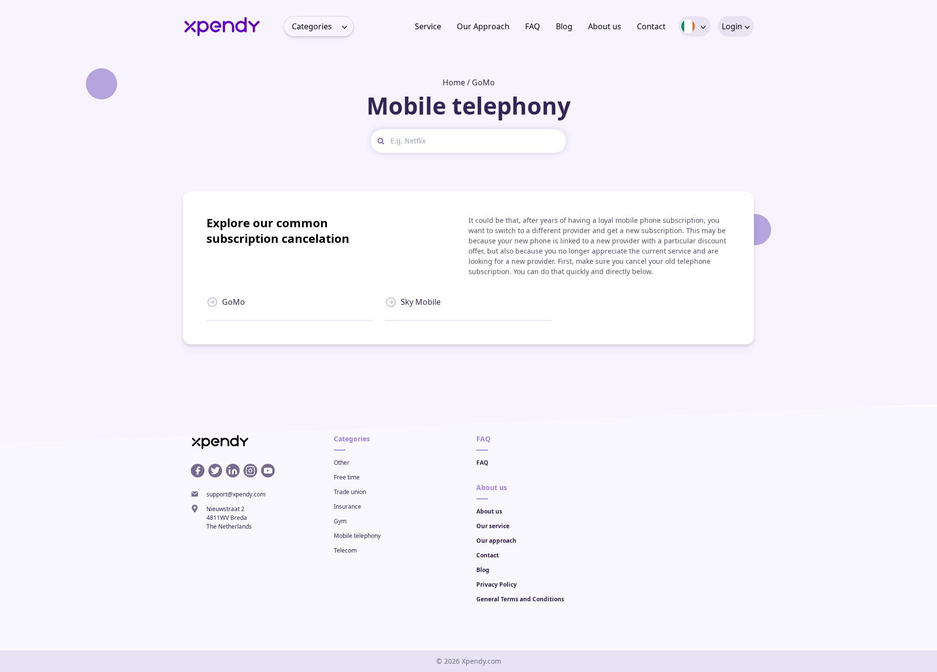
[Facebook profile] (197, 470)
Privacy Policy (496, 584)
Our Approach (483, 26)
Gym (340, 521)
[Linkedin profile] (233, 470)
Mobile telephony (357, 536)
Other (341, 462)
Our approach (496, 540)
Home (454, 82)
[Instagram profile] (250, 470)
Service (428, 26)
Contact (651, 26)
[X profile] (215, 470)
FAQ (532, 26)
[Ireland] (688, 26)
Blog (564, 26)
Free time (347, 477)
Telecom (345, 550)
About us (604, 26)
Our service (492, 526)
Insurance (347, 506)
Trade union (350, 492)
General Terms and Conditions (520, 599)
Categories (312, 26)
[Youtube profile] (268, 470)
